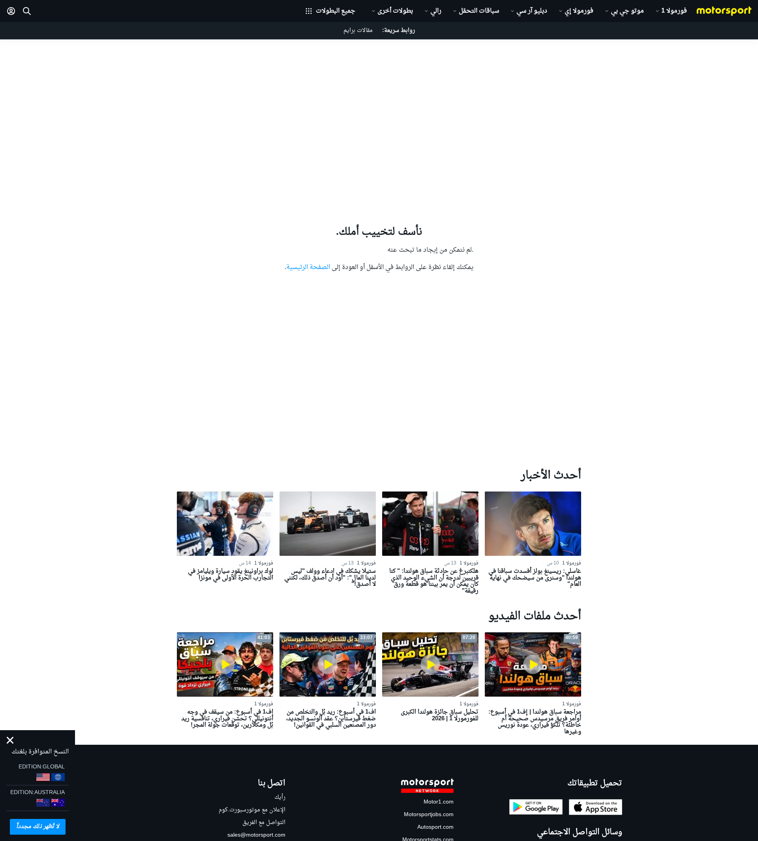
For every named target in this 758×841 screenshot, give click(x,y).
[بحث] (27, 11)
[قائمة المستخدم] (11, 11)
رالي (435, 11)
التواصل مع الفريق (263, 822)
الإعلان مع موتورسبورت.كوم (252, 810)
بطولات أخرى (395, 11)
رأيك (279, 797)
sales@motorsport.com (256, 835)
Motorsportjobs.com (429, 814)
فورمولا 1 (674, 11)
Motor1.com (439, 802)
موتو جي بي (627, 11)
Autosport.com (435, 827)
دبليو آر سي (531, 11)
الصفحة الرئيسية (308, 267)
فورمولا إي (579, 11)
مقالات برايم (358, 30)
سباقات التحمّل (479, 11)
